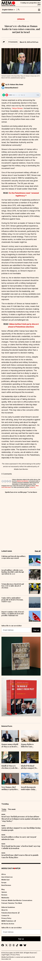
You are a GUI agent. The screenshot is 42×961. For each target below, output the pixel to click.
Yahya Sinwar (17, 108)
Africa (3, 874)
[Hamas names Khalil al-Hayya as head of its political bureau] (10, 736)
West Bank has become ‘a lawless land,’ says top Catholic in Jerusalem (20, 847)
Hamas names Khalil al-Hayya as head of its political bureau (9, 745)
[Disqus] (21, 520)
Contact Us (5, 915)
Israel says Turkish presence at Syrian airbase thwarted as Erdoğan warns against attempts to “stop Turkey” (20, 818)
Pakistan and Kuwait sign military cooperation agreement (13, 557)
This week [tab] (12, 809)
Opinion (21, 19)
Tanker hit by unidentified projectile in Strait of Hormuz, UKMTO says (12, 600)
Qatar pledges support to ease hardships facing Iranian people (21, 829)
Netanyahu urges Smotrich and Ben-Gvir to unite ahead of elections (12, 586)
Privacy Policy (6, 918)
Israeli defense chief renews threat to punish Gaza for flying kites (19, 856)
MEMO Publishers (7, 921)
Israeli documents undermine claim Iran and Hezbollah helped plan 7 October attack (29, 788)
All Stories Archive (7, 923)
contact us (32, 487)
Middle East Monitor (23, 481)
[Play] (3, 95)
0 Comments (13, 42)
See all (38, 551)
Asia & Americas (7, 877)
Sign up (36, 630)
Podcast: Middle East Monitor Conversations (16, 900)
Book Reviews (6, 885)
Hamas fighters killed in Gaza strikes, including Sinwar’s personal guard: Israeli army (29, 745)
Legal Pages (5, 954)
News (3, 814)
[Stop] (6, 95)
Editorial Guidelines (8, 907)
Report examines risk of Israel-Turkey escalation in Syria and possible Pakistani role (12, 613)
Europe (3, 882)
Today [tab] (3, 809)
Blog (2, 889)
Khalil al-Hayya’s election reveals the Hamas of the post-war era (9, 767)
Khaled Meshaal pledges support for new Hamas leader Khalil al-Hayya (29, 767)
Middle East (5, 880)
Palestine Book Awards (9, 913)
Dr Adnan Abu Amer (15, 84)
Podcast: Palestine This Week (11, 903)
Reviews (4, 895)
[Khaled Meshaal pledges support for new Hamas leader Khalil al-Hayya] (30, 757)
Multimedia (5, 897)
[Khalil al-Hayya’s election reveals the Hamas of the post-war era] (10, 757)
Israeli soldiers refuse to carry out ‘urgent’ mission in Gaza (19, 838)
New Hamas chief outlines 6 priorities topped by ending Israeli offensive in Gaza (9, 788)
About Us (4, 910)
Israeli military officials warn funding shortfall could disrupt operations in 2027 (12, 572)
